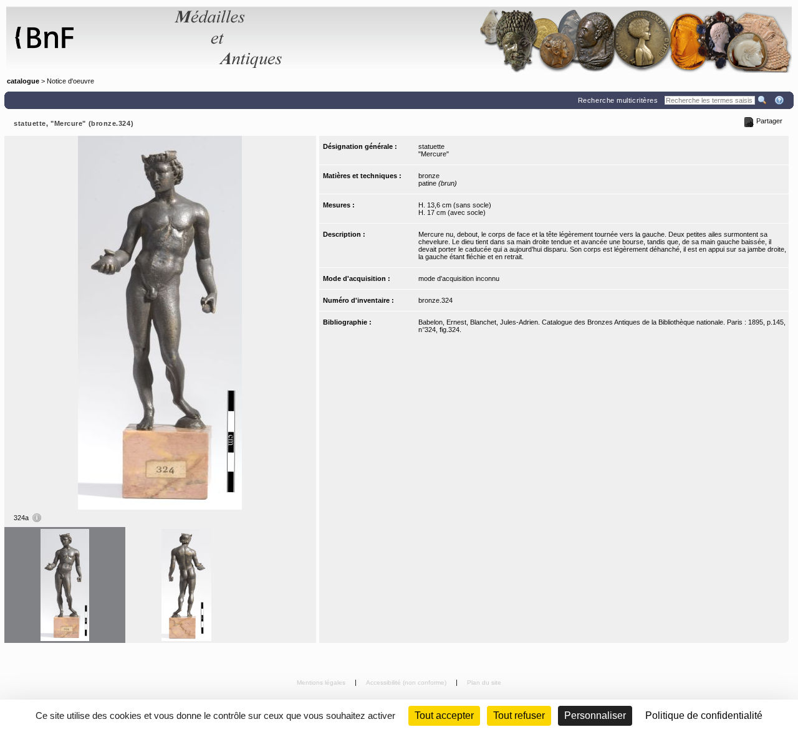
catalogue (23, 81)
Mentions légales (322, 682)
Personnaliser (595, 715)
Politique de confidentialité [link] (703, 715)
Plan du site (484, 682)
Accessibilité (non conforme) (407, 682)
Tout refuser (519, 715)
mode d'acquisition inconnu (458, 278)
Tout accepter (444, 715)
